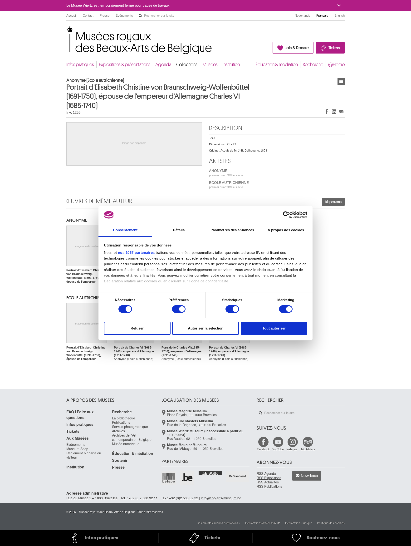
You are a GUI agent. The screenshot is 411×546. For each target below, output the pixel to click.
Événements (124, 15)
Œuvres (341, 81)
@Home (336, 64)
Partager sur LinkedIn (334, 111)
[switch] (179, 309)
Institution (231, 64)
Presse (104, 15)
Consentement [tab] (125, 230)
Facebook (263, 449)
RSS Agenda (266, 473)
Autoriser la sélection (205, 328)
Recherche (313, 64)
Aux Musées (77, 438)
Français (322, 15)
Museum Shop (77, 449)
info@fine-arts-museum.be (221, 498)
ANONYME (226, 173)
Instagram (292, 449)
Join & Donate (297, 48)
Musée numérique (125, 444)
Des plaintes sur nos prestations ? (218, 523)
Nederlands (302, 15)
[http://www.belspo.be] (168, 477)
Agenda (163, 64)
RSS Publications (269, 486)
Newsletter (309, 476)
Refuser (137, 328)
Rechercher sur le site (140, 16)
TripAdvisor (308, 449)
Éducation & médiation (277, 64)
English (339, 15)
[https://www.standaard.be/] (238, 476)
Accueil (71, 15)
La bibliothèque (123, 418)
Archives (118, 431)
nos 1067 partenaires (136, 253)
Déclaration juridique (298, 523)
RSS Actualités (268, 482)
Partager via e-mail (341, 111)
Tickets (334, 48)
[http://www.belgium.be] (187, 477)
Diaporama (333, 202)
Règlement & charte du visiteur (83, 455)
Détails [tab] (179, 230)
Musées (210, 64)
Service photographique (130, 426)
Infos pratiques (80, 64)
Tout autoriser (274, 328)
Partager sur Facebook (326, 111)
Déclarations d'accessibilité (262, 523)
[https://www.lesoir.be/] (210, 473)
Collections (186, 64)
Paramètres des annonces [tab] (232, 230)
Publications (121, 422)
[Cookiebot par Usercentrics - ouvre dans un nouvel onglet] (286, 214)
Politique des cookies (331, 523)
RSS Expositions (269, 478)
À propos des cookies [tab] (286, 230)
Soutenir (119, 460)
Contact (88, 15)
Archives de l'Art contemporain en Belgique (132, 437)
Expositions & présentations (124, 64)
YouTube (278, 449)
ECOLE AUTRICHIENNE (229, 185)
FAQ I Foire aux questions (80, 414)
